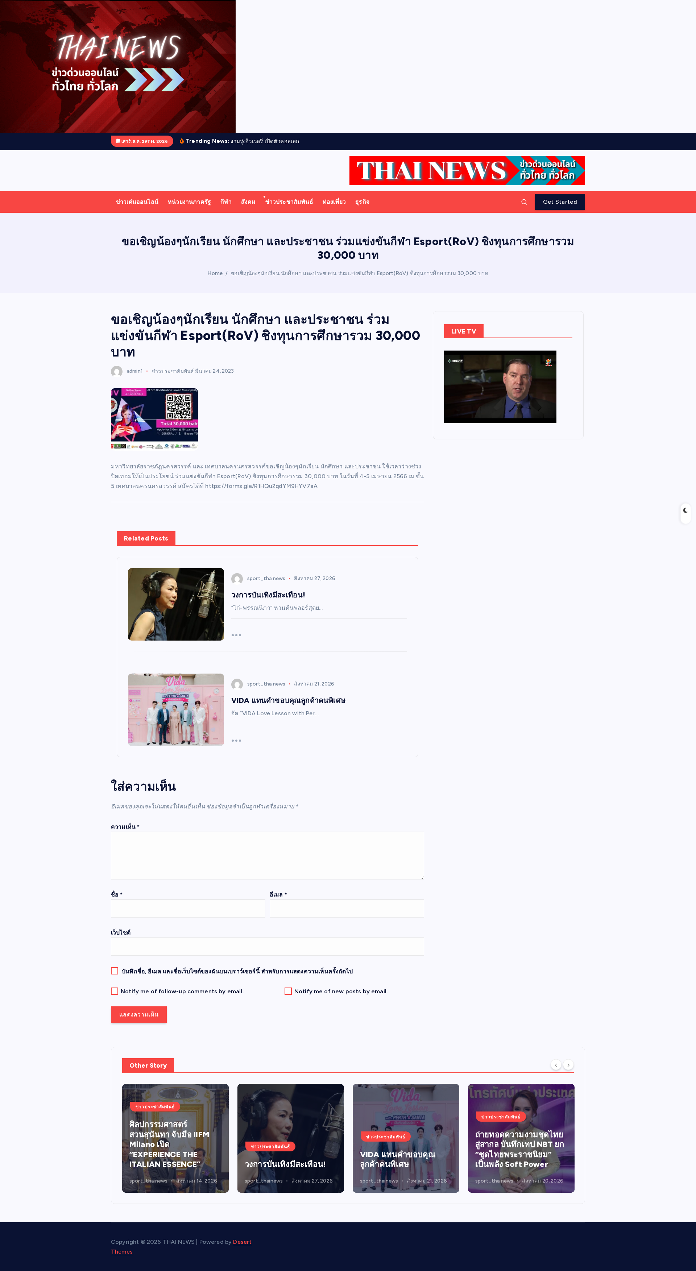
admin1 (135, 371)
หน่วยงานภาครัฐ (189, 201)
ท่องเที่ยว (334, 201)
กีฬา (225, 201)
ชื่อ (117, 894)
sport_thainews (266, 578)
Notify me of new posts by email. (341, 991)
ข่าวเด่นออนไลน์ (137, 201)
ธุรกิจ (362, 201)
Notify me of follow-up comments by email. (182, 991)
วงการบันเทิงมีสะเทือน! (192, 1164)
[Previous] (556, 1064)
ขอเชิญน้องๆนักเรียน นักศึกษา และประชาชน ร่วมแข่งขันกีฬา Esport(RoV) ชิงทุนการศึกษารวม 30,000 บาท (359, 273)
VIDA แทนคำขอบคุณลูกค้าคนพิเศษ (305, 1159)
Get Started (560, 201)
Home (215, 273)
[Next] (568, 1064)
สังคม (248, 201)
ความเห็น (125, 826)
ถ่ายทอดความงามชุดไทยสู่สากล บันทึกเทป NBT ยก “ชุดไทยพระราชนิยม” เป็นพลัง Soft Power (427, 1149)
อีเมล (278, 894)
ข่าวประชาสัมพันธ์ (289, 201)
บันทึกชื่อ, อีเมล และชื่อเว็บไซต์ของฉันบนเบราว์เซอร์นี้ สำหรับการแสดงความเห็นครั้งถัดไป (237, 971)
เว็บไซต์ (120, 932)
